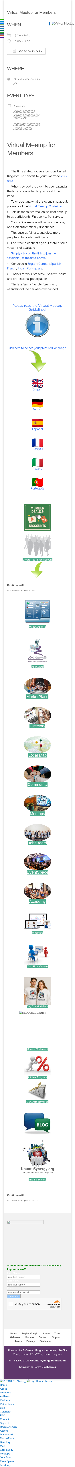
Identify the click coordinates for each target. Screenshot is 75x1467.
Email (10, 1288)
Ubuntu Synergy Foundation (48, 1360)
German (43, 263)
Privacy (30, 1341)
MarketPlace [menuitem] (7, 1438)
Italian (21, 268)
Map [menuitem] (2, 1445)
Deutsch (37, 409)
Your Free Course (37, 966)
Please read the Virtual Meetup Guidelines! (37, 307)
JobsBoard (37, 843)
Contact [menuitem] (4, 1419)
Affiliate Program (37, 1077)
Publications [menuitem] (7, 1403)
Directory (37, 726)
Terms (18, 1341)
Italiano (37, 468)
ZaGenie (28, 1350)
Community (37, 784)
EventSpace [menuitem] (7, 1461)
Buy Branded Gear (37, 1006)
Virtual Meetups (24, 111)
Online (17, 128)
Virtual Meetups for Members (26, 116)
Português (37, 488)
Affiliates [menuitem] (5, 1396)
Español (37, 429)
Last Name (13, 1280)
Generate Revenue (37, 1101)
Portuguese (34, 268)
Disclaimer (46, 1341)
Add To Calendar (29, 51)
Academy (37, 901)
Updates (29, 1337)
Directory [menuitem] (5, 1442)
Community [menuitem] (6, 1449)
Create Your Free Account (37, 559)
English (32, 263)
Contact (43, 1337)
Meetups (19, 106)
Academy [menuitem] (5, 1465)
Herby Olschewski (44, 1366)
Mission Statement (37, 1049)
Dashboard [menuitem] (6, 1434)
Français (37, 449)
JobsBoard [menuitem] (6, 1457)
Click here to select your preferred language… (37, 348)
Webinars (37, 932)
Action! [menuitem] (4, 1430)
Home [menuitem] (3, 1384)
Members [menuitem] (5, 1392)
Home (13, 1333)
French (11, 268)
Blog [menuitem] (2, 1407)
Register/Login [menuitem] (8, 1426)
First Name (13, 1273)
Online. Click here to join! (26, 81)
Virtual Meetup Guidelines (45, 206)
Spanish (55, 263)
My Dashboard (37, 626)
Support (56, 1337)
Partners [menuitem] (5, 1400)
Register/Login (30, 1333)
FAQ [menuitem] (2, 1415)
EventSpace (37, 872)
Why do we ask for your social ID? (22, 590)
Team (57, 1333)
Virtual (27, 128)
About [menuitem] (3, 1388)
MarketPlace (37, 696)
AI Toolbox (37, 666)
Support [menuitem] (4, 1423)
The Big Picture (37, 1179)
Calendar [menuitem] (5, 1411)
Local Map (37, 755)
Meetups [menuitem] (5, 1453)
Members (33, 124)
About (46, 1333)
